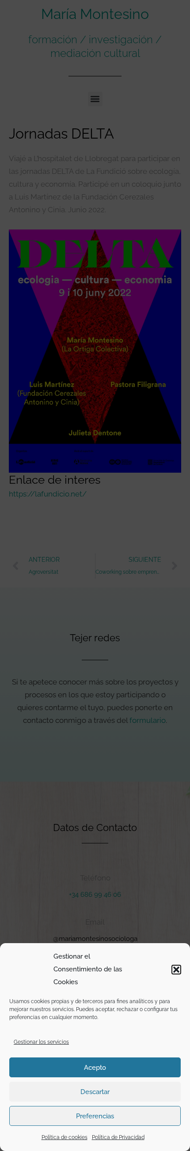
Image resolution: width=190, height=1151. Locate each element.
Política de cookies (64, 1137)
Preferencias (95, 1116)
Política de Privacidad (118, 1137)
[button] (176, 969)
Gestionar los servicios (41, 1042)
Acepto (95, 1068)
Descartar (95, 1092)
